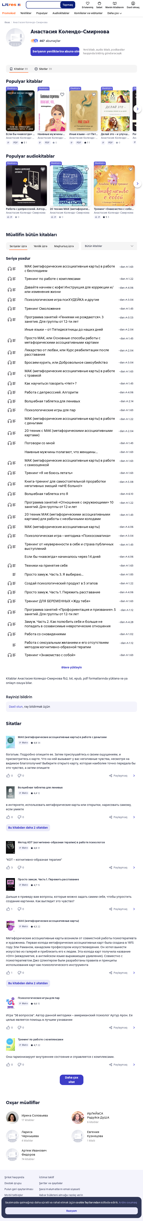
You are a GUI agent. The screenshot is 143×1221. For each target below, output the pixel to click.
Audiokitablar (61, 13)
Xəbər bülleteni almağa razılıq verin (61, 1195)
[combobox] (43, 4)
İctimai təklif (46, 1177)
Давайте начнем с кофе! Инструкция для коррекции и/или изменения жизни (69, 289)
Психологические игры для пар (50, 410)
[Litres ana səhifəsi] (11, 5)
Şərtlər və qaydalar (51, 1183)
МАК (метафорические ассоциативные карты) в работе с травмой (70, 373)
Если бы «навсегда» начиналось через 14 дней (20, 134)
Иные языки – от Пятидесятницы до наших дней (83, 134)
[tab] (18, 68)
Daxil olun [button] (16, 707)
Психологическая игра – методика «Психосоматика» (68, 536)
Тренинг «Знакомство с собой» (114, 209)
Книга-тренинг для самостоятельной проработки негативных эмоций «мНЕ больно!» (65, 483)
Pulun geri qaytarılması (18, 1189)
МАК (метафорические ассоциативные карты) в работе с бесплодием (70, 268)
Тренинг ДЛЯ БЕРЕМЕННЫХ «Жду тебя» (57, 601)
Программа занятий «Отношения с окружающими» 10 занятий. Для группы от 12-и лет (69, 504)
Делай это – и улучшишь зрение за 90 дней (115, 134)
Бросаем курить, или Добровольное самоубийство (66, 362)
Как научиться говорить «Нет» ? (51, 383)
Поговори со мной (40, 443)
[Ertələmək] (30, 94)
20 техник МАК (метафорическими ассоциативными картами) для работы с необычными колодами (70, 209)
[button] (134, 776)
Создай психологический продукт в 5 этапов (61, 583)
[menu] (109, 246)
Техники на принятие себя (46, 565)
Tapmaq (68, 4)
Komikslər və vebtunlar (88, 13)
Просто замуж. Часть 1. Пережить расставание (62, 592)
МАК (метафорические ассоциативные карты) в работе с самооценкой (70, 462)
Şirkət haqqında (14, 1177)
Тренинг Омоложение (43, 308)
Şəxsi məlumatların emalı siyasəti (59, 1189)
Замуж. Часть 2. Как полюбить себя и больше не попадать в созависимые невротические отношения (68, 623)
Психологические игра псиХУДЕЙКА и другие (62, 300)
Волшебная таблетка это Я (46, 494)
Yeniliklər (25, 13)
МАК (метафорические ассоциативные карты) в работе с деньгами (70, 420)
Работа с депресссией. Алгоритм (26, 209)
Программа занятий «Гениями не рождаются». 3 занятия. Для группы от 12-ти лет (64, 319)
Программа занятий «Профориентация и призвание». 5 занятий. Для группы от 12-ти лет (70, 611)
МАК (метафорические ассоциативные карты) (62, 527)
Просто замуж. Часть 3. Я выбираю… (54, 574)
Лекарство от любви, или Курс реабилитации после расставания (67, 352)
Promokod (8, 13)
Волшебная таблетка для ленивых (52, 401)
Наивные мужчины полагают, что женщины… (52, 134)
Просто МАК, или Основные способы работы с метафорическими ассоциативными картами (62, 340)
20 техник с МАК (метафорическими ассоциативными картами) (69, 432)
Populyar (42, 13)
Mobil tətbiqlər (13, 1195)
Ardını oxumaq (128, 1202)
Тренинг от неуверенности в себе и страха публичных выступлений (69, 546)
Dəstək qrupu (12, 1183)
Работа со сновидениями (45, 634)
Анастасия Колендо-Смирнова (20, 137)
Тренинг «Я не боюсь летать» (49, 473)
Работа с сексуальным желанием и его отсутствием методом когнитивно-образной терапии (67, 644)
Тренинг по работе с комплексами (53, 279)
